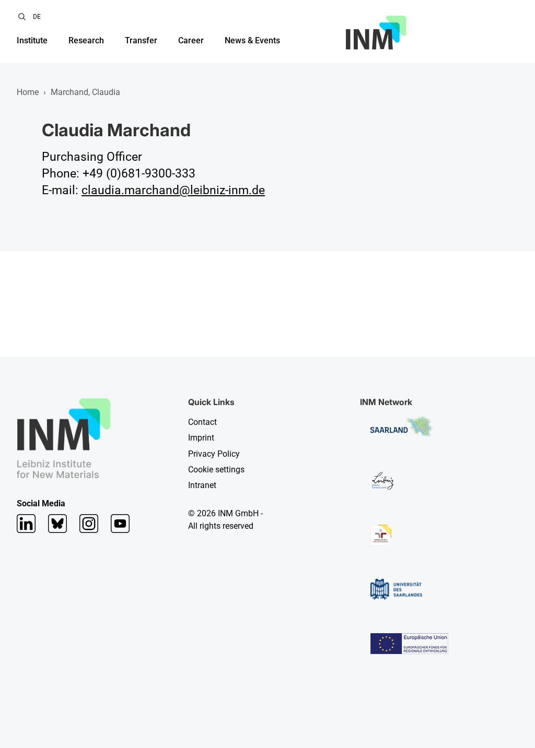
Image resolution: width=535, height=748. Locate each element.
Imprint (201, 438)
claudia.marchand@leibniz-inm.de (173, 190)
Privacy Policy (214, 454)
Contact (202, 422)
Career (191, 40)
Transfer (141, 40)
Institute (32, 40)
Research (86, 40)
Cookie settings (216, 469)
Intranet (202, 485)
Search (22, 16)
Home (28, 92)
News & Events (252, 40)
